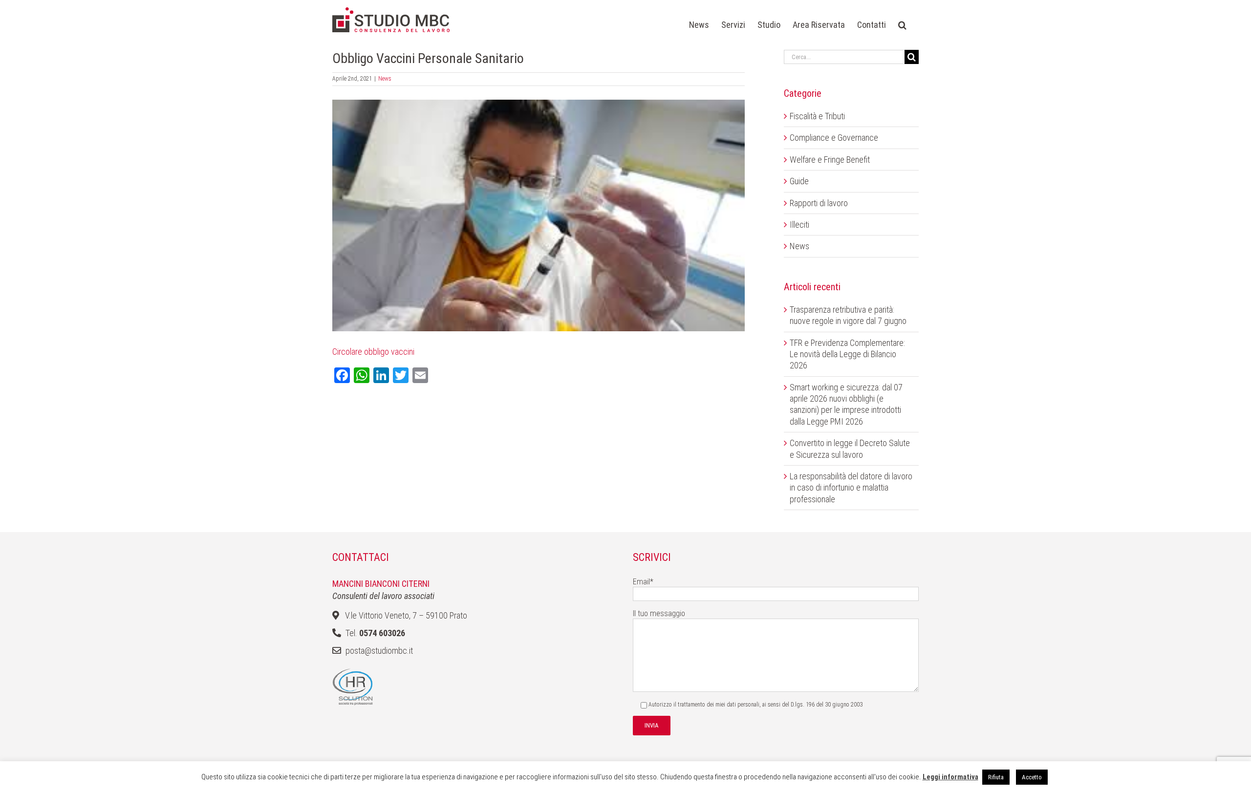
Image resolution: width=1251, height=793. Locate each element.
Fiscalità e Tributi (817, 116)
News (384, 78)
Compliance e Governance (834, 137)
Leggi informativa (950, 776)
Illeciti (799, 224)
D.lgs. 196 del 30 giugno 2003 (827, 704)
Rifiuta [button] (996, 777)
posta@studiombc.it (379, 650)
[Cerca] (902, 25)
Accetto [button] (1032, 777)
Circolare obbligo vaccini (373, 351)
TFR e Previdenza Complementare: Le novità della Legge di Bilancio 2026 (847, 354)
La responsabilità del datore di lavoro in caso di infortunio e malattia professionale (851, 487)
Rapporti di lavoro (819, 203)
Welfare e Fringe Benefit (830, 159)
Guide (799, 181)
